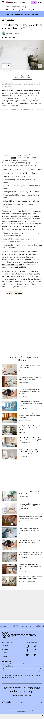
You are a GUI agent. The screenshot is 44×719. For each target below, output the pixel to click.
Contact (4, 652)
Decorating (16, 10)
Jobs (29, 703)
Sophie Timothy (10, 71)
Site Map (4, 656)
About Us (5, 649)
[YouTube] (27, 654)
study (13, 158)
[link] (30, 366)
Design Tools (32, 10)
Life (3, 20)
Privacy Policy (11, 677)
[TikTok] (35, 646)
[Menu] (3, 2)
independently (8, 83)
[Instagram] (27, 646)
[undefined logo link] (15, 2)
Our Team (5, 645)
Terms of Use (22, 710)
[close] (42, 715)
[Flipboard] (35, 654)
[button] (40, 66)
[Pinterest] (35, 650)
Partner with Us (37, 703)
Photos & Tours (6, 10)
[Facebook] (27, 650)
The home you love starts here (27, 626)
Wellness (10, 20)
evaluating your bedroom (12, 264)
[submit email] (39, 670)
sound (15, 267)
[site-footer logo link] (6, 703)
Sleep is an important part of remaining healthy (21, 90)
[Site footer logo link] (22, 635)
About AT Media (22, 703)
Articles (24, 10)
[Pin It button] (9, 66)
